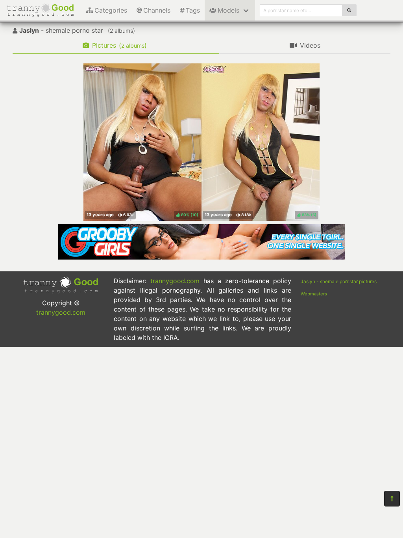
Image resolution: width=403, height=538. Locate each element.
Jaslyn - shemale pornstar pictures (339, 281)
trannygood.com (60, 312)
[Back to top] (392, 498)
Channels (156, 10)
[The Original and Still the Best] (201, 257)
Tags (193, 10)
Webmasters (314, 294)
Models (228, 10)
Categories (110, 10)
